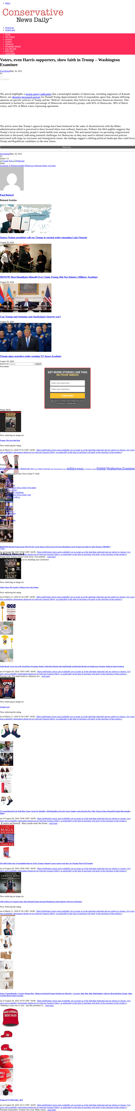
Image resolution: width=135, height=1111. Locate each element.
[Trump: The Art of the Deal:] (10, 431)
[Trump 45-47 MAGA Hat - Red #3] (6, 1067)
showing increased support (26, 96)
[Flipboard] (19, 161)
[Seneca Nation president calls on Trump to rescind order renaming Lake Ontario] (25, 232)
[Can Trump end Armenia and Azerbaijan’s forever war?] (25, 311)
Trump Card (4, 707)
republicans (88, 469)
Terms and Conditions (14, 492)
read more (51, 557)
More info (67, 451)
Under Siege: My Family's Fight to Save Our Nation (19, 587)
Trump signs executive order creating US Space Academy (31, 356)
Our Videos (10, 37)
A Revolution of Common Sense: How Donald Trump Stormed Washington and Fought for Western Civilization (41, 902)
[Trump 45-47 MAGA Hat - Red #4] (6, 1081)
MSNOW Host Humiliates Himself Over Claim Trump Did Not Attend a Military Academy (49, 277)
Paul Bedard (5, 71)
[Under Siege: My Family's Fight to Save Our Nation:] (10, 578)
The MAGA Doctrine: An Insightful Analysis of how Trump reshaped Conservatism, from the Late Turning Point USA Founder (46, 863)
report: (80, 468)
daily (18, 469)
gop (32, 469)
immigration (46, 469)
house (40, 469)
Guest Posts (10, 53)
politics (71, 468)
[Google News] (7, 161)
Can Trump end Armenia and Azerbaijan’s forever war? (30, 316)
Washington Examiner (120, 468)
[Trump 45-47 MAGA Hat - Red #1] (6, 1040)
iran (52, 469)
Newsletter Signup (13, 46)
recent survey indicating (38, 93)
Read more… (67, 147)
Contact (8, 41)
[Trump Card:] (7, 698)
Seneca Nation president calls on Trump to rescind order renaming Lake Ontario (43, 237)
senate (94, 469)
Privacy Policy (11, 490)
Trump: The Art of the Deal (10, 440)
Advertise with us (12, 497)
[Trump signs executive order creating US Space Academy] (25, 351)
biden (3, 468)
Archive (8, 39)
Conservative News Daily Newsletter (20, 488)
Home (7, 34)
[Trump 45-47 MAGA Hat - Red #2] (6, 1054)
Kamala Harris (58, 469)
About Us (9, 44)
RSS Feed (9, 51)
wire (1, 472)
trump (101, 468)
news (64, 469)
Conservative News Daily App (18, 495)
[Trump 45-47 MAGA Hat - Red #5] (6, 1095)
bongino (11, 468)
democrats (25, 468)
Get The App (10, 49)
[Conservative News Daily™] (33, 23)
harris (36, 469)
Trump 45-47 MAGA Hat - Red (11, 1100)
